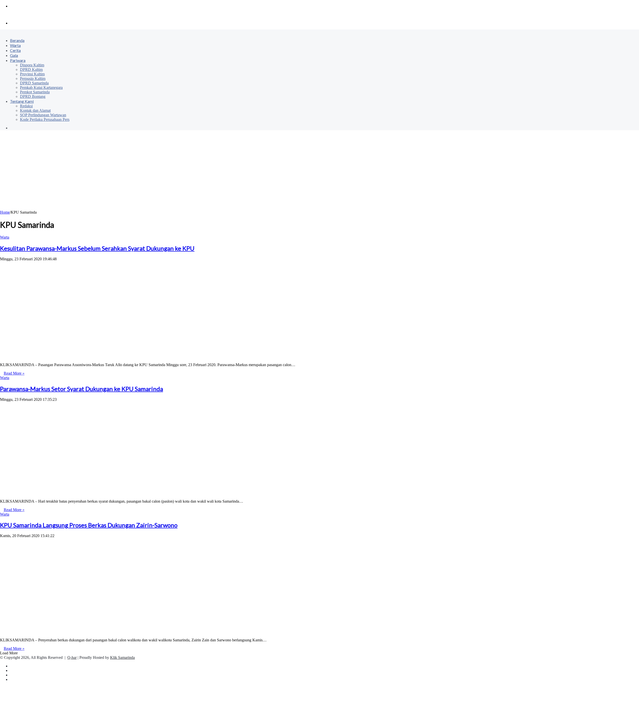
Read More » (14, 373)
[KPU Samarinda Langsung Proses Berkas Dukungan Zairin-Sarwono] (85, 631)
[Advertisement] (319, 173)
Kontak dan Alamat (35, 110)
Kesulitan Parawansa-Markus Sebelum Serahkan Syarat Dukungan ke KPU (97, 248)
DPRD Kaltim (31, 69)
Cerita (15, 50)
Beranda (17, 40)
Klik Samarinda (122, 657)
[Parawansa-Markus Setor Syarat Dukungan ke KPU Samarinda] (80, 493)
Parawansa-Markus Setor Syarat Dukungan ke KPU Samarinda (81, 388)
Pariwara (17, 60)
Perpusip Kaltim (32, 78)
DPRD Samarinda (34, 83)
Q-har (72, 657)
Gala (14, 55)
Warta (15, 45)
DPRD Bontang (32, 96)
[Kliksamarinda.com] (17, 14)
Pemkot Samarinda (35, 92)
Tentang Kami (22, 101)
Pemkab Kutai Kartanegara (41, 87)
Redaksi (26, 106)
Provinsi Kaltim (32, 74)
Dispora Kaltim (32, 65)
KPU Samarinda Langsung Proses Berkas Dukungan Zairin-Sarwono (88, 525)
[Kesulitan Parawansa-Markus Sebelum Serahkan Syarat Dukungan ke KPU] (80, 356)
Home (5, 212)
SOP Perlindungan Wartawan (43, 115)
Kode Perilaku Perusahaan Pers (44, 119)
